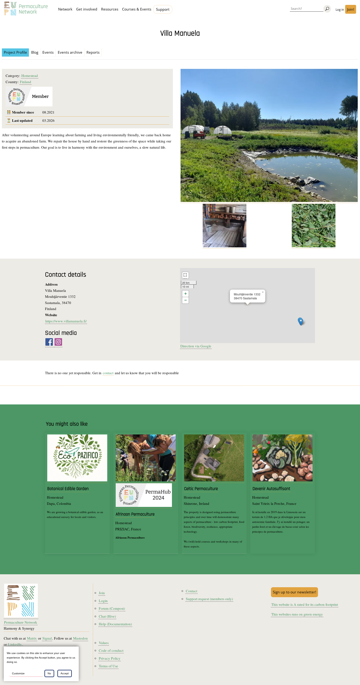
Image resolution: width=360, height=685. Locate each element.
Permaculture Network (33, 9)
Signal (47, 638)
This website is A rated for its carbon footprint (304, 604)
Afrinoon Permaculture (135, 514)
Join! (350, 9)
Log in (340, 10)
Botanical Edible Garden (68, 489)
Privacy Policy (109, 658)
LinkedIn (15, 644)
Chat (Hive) (107, 616)
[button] (300, 322)
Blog (34, 52)
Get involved (86, 9)
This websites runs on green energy (297, 614)
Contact (191, 591)
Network (65, 9)
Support (163, 9)
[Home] (10, 9)
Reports (93, 52)
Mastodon (80, 638)
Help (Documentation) (115, 624)
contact (108, 372)
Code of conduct (111, 650)
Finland (25, 81)
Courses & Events (136, 9)
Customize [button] (18, 673)
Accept (65, 673)
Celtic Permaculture (201, 489)
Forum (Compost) (112, 608)
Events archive (70, 52)
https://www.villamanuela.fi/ (66, 321)
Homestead (29, 75)
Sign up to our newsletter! (294, 592)
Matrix (32, 638)
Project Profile (15, 52)
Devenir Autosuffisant (271, 489)
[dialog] (41, 664)
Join (102, 592)
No (49, 673)
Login (103, 600)
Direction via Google (195, 346)
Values (104, 642)
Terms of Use (108, 666)
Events (48, 52)
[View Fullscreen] (185, 275)
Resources (109, 9)
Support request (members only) (209, 598)
